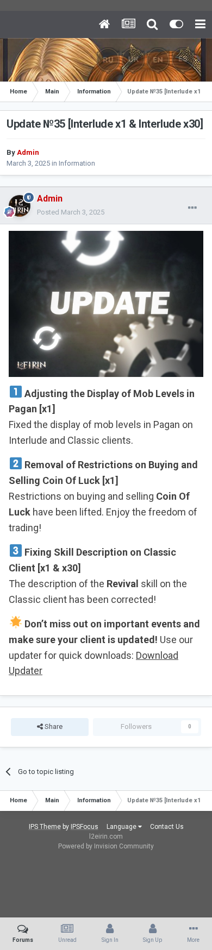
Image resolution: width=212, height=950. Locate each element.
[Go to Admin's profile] (19, 206)
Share (53, 726)
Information (77, 163)
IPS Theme (45, 827)
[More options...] (192, 208)
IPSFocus (84, 827)
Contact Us (167, 827)
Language (122, 827)
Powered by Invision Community (106, 846)
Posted (70, 212)
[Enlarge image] (106, 303)
